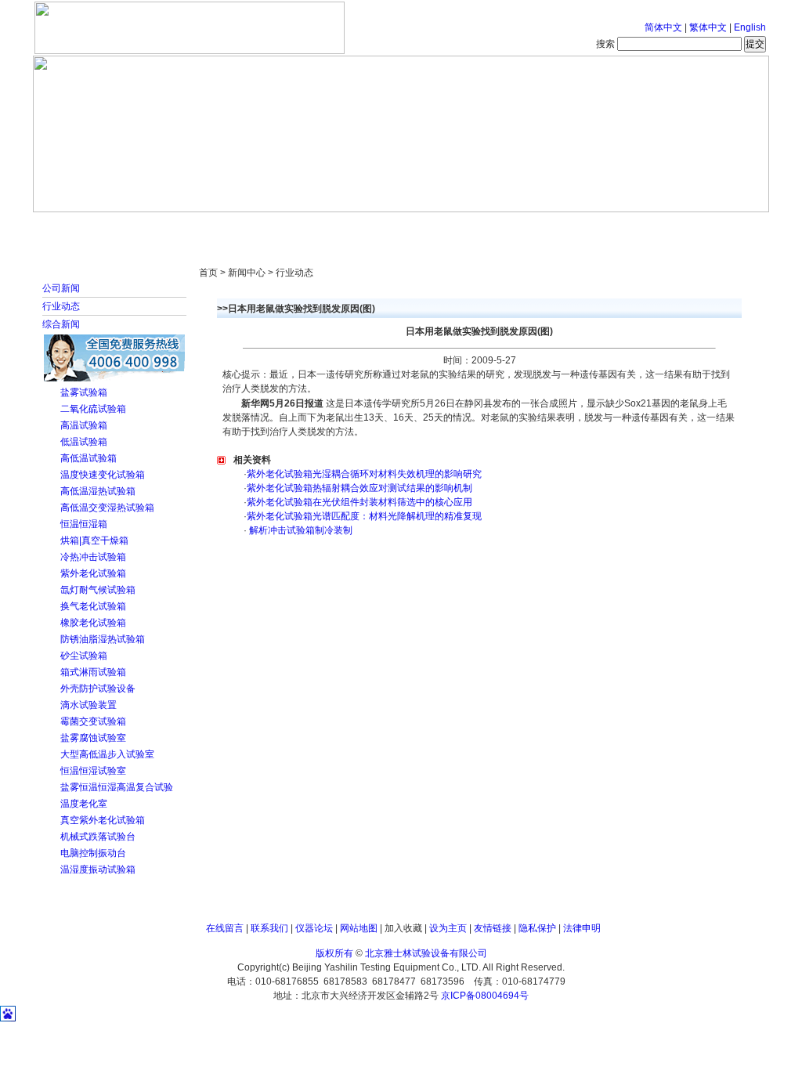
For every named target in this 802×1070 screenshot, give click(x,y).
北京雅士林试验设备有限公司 (426, 953)
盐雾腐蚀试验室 (93, 737)
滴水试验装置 (88, 704)
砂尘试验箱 (83, 655)
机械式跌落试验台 (97, 836)
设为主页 (448, 928)
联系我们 (269, 928)
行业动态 (61, 306)
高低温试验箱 (88, 458)
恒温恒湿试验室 (93, 770)
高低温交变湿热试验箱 (107, 507)
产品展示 (342, 227)
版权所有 (334, 953)
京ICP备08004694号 (485, 995)
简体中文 (663, 27)
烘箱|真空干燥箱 (94, 540)
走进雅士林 (170, 227)
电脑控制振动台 (93, 853)
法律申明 (582, 928)
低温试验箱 (83, 441)
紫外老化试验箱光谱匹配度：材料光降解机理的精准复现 (364, 516)
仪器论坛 (314, 928)
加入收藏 (403, 928)
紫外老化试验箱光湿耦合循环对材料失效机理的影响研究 (364, 473)
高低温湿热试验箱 (97, 491)
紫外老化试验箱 (93, 573)
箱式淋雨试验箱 (93, 672)
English (750, 27)
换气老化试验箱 (93, 606)
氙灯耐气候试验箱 (97, 589)
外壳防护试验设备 (97, 688)
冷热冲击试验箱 (93, 556)
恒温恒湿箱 (83, 524)
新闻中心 (256, 227)
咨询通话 (687, 227)
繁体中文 (708, 27)
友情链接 (492, 928)
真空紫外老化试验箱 (102, 820)
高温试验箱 (83, 425)
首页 (84, 227)
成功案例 (428, 227)
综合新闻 (61, 324)
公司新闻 (61, 288)
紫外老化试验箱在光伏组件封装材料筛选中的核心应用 (359, 502)
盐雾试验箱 (83, 392)
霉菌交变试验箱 (93, 721)
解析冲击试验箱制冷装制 (299, 530)
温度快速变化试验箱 (102, 474)
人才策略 (514, 227)
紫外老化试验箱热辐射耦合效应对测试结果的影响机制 (359, 488)
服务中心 (601, 227)
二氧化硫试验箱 (93, 408)
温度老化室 (83, 803)
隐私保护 (537, 928)
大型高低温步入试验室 (107, 754)
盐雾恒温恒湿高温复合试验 (116, 787)
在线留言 (225, 928)
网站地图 (359, 928)
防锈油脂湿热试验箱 (102, 639)
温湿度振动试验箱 (97, 869)
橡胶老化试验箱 (93, 622)
